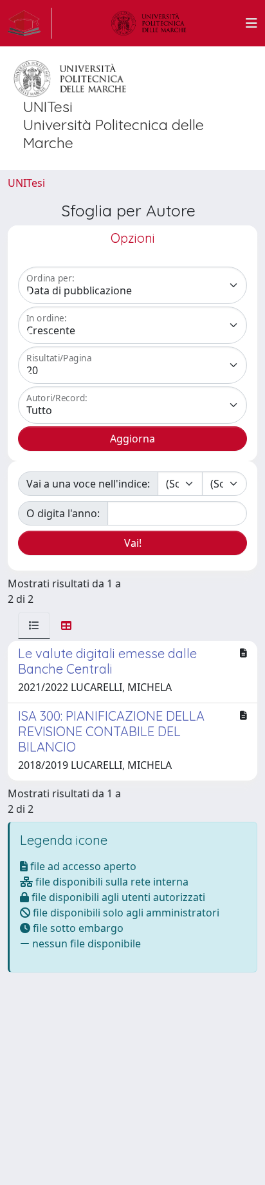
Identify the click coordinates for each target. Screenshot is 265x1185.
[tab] (34, 625)
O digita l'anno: (63, 513)
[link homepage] (29, 23)
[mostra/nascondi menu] (251, 23)
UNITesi (26, 183)
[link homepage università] (148, 23)
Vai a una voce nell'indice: (88, 484)
